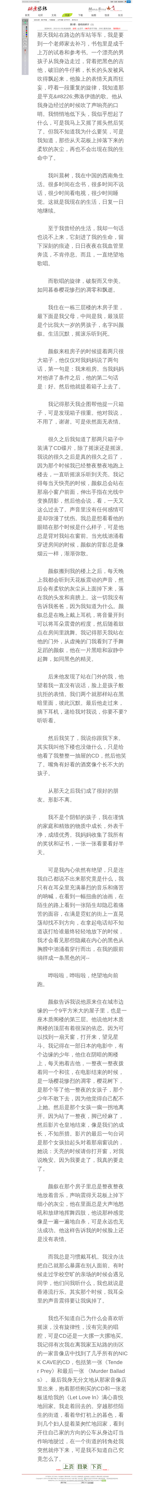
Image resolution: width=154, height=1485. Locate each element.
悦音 (107, 15)
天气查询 (48, 1476)
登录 (112, 2)
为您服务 (61, 1476)
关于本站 (54, 1476)
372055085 (94, 1478)
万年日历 (74, 1476)
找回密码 (120, 2)
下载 (80, 15)
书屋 (67, 15)
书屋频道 (52, 20)
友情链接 (86, 1476)
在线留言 (93, 1476)
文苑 (54, 15)
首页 (27, 15)
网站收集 (67, 1476)
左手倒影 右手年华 (64, 20)
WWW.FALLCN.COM (54, 1480)
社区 (40, 15)
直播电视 (80, 1476)
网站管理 (99, 1476)
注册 (115, 2)
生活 (120, 15)
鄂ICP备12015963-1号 (95, 1480)
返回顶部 (106, 1476)
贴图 (93, 15)
